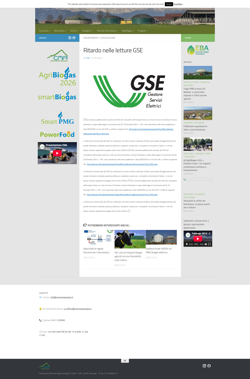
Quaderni (86, 30)
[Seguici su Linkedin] (69, 37)
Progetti (142, 30)
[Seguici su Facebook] (74, 37)
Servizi (73, 30)
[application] (198, 239)
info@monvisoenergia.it (61, 297)
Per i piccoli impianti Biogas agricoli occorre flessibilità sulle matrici (128, 256)
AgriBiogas (127, 30)
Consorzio (43, 30)
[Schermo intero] (209, 244)
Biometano (188, 154)
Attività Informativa (106, 30)
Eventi (208, 154)
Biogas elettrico (191, 82)
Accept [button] (168, 4)
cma (88, 58)
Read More (178, 4)
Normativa (59, 30)
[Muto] (206, 244)
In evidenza (188, 85)
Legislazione (107, 37)
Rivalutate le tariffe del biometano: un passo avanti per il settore (197, 204)
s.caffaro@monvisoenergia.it (78, 308)
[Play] (187, 244)
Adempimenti (90, 37)
